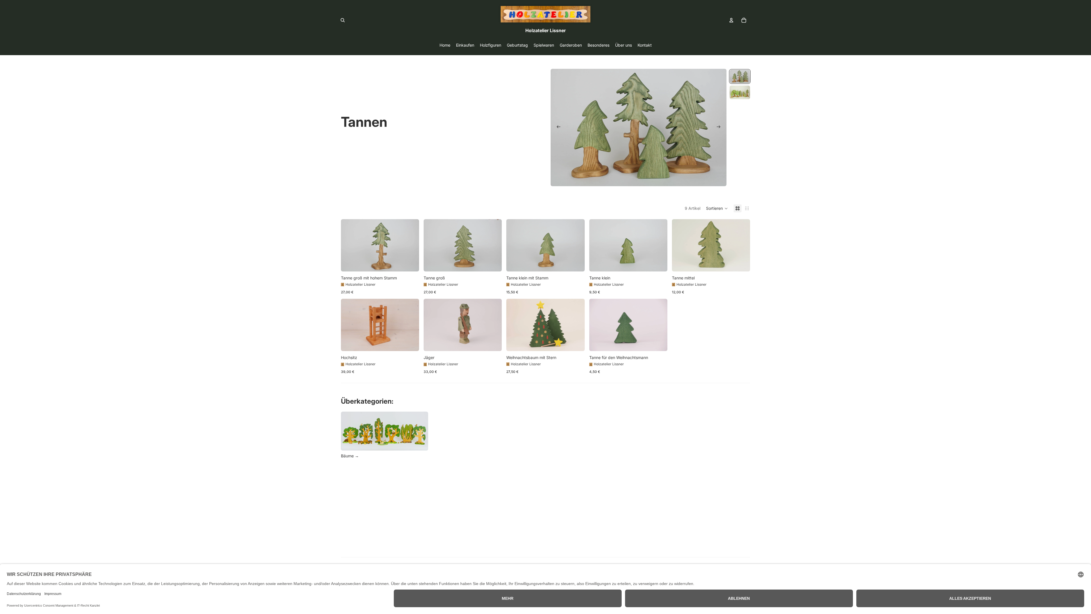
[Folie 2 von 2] (740, 92)
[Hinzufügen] (410, 263)
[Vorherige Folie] (557, 127)
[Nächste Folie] (720, 127)
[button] (717, 208)
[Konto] (731, 20)
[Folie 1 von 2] (740, 76)
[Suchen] (342, 20)
